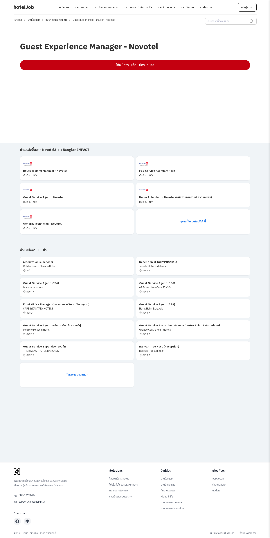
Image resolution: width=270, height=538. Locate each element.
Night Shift (167, 496)
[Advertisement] (130, 99)
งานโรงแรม (82, 7)
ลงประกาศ (206, 7)
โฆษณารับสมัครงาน (119, 478)
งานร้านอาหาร (166, 7)
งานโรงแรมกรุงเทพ (106, 7)
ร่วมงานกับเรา (219, 484)
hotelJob (24, 7)
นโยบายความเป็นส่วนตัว (222, 533)
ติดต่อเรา (216, 490)
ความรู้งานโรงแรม (118, 490)
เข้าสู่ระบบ (247, 7)
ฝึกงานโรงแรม (168, 490)
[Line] (27, 521)
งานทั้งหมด (187, 7)
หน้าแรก (64, 7)
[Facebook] (17, 521)
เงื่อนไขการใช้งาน (248, 533)
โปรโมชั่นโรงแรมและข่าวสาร (123, 484)
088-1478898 (27, 495)
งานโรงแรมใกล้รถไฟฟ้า (138, 7)
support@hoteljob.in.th (32, 501)
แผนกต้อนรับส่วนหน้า (56, 19)
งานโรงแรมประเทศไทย (172, 508)
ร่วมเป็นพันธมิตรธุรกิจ (120, 496)
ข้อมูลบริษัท (218, 478)
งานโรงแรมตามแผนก (172, 502)
